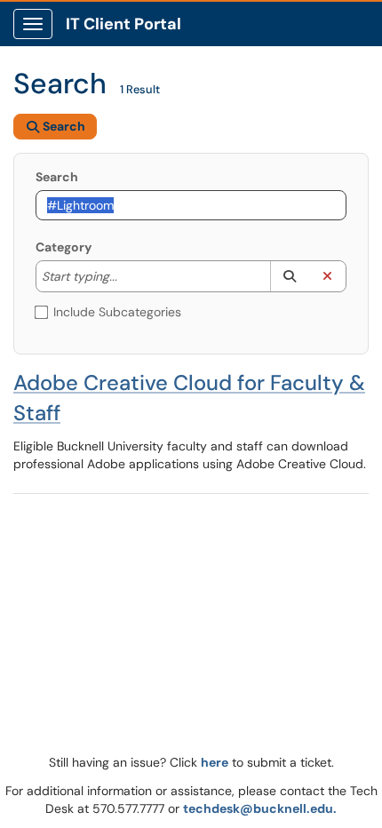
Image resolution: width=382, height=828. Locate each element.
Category (64, 247)
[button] (289, 276)
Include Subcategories (117, 312)
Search (57, 177)
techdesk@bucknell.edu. (260, 808)
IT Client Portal (123, 24)
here (214, 762)
